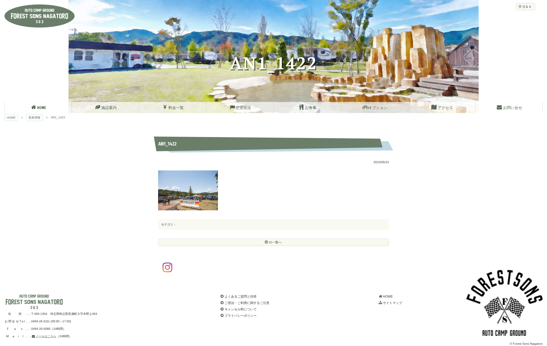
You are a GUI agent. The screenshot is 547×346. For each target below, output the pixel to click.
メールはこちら (45, 336)
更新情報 (34, 117)
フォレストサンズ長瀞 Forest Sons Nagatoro (39, 16)
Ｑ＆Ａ (527, 6)
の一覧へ (275, 242)
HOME (11, 117)
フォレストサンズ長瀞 (34, 301)
